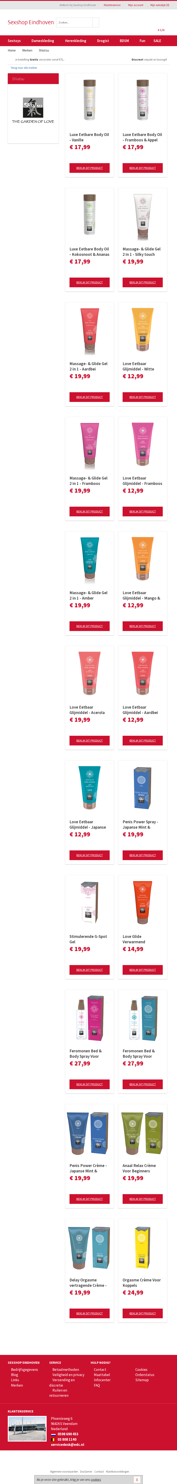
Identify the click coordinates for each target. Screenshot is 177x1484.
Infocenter (102, 1380)
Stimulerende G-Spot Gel (88, 939)
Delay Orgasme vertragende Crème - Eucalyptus (88, 1282)
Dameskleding (43, 40)
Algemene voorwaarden (64, 1471)
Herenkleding (75, 40)
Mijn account (135, 5)
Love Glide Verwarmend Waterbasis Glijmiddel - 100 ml (142, 939)
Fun (142, 40)
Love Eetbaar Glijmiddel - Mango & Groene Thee (141, 595)
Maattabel (102, 1374)
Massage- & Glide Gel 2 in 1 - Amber (88, 595)
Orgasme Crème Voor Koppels (142, 1282)
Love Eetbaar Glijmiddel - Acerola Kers (87, 710)
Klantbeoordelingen (117, 1471)
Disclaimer (86, 1471)
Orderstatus (144, 1374)
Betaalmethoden (65, 1369)
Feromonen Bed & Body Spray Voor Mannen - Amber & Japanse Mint (139, 1053)
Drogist (103, 40)
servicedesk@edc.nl (67, 1444)
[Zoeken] (96, 22)
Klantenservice (112, 5)
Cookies (141, 1369)
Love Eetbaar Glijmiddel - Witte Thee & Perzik (138, 366)
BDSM (124, 40)
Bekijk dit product (89, 168)
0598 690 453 (67, 1434)
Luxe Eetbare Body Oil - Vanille (89, 137)
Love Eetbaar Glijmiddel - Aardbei (140, 710)
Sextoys (14, 40)
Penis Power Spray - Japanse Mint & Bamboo (140, 824)
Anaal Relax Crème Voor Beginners (139, 1168)
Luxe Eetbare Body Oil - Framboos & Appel (142, 137)
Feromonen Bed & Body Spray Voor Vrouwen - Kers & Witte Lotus (86, 1053)
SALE (157, 40)
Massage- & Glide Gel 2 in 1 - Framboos (88, 480)
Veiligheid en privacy (68, 1374)
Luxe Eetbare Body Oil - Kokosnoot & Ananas (89, 251)
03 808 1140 (66, 1439)
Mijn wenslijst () (159, 5)
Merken (17, 1385)
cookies (96, 1480)
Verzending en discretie (62, 1382)
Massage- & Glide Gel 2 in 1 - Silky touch (142, 251)
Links (15, 1380)
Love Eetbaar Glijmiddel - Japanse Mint (88, 824)
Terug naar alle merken (23, 68)
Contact (100, 1369)
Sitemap (142, 1380)
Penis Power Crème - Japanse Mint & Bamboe (88, 1168)
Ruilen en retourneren (58, 1393)
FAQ (97, 1385)
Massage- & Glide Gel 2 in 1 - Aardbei (88, 366)
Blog (14, 1374)
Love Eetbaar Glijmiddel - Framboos (142, 480)
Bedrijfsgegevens (24, 1369)
